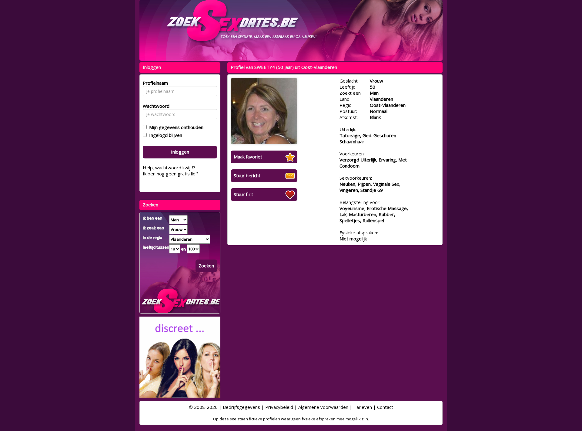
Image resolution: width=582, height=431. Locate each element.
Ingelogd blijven (164, 135)
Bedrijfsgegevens (241, 407)
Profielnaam (154, 83)
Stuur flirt (243, 194)
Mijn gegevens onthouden (175, 127)
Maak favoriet (248, 157)
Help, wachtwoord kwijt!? (169, 168)
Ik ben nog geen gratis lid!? (171, 174)
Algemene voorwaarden (323, 407)
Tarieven (362, 407)
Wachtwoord (154, 106)
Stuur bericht (247, 175)
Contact (385, 407)
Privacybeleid (279, 407)
